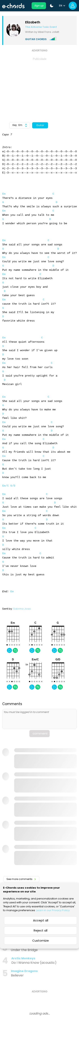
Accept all (40, 920)
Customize (40, 940)
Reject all (40, 930)
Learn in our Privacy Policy (53, 910)
